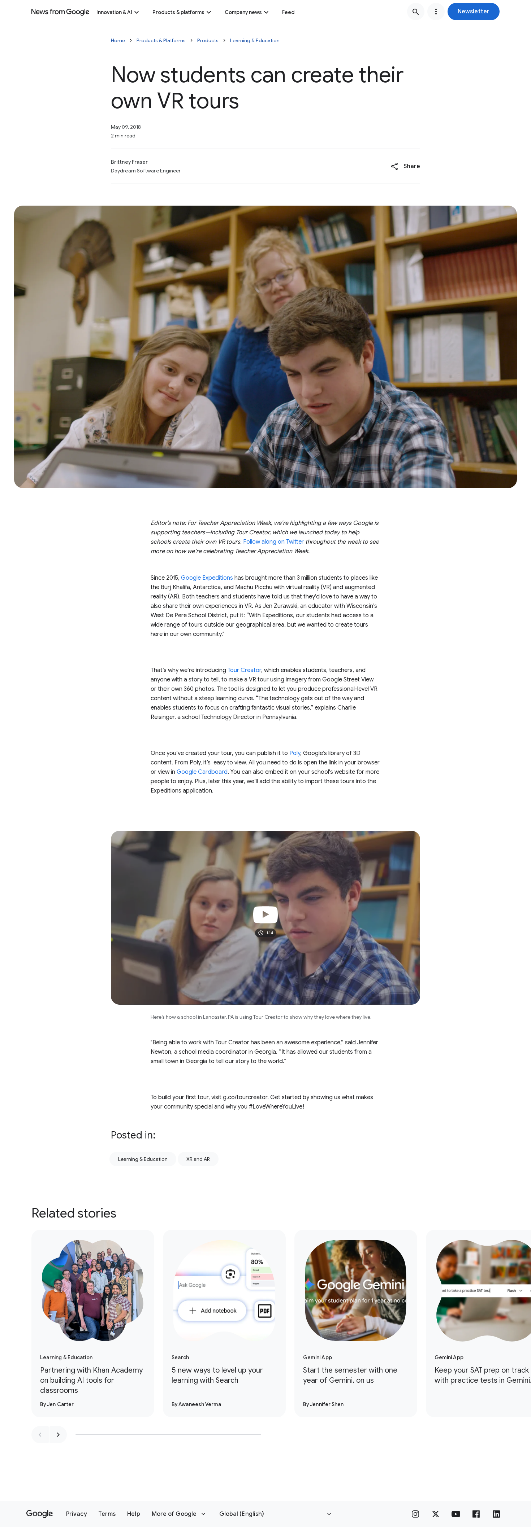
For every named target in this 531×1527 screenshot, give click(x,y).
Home (118, 40)
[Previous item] (40, 1434)
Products (208, 40)
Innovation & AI (114, 12)
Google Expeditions (207, 578)
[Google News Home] (60, 11)
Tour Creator (244, 670)
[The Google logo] (39, 1514)
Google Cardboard (202, 772)
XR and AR (198, 1159)
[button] (474, 11)
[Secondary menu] (436, 11)
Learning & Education (255, 40)
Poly (294, 753)
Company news (243, 12)
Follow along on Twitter (273, 541)
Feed (288, 12)
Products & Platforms (161, 40)
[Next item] (58, 1434)
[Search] (415, 11)
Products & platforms (178, 12)
